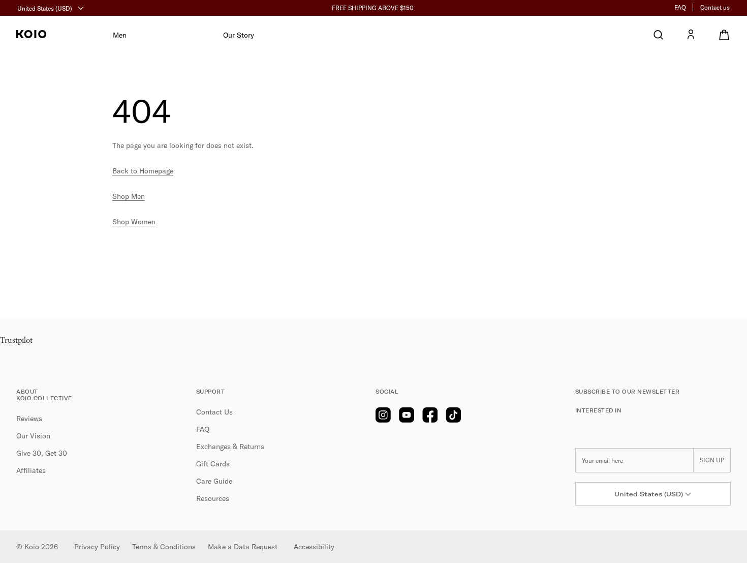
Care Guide (214, 481)
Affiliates (31, 470)
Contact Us (214, 412)
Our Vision (33, 435)
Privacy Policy (97, 546)
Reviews (29, 418)
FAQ (680, 7)
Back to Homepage (142, 170)
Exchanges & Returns (230, 446)
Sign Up (712, 460)
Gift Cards (213, 463)
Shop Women (133, 221)
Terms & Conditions (164, 546)
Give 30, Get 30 (41, 453)
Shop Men (128, 196)
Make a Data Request (242, 546)
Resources (212, 498)
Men (120, 35)
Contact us (715, 7)
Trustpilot (16, 341)
